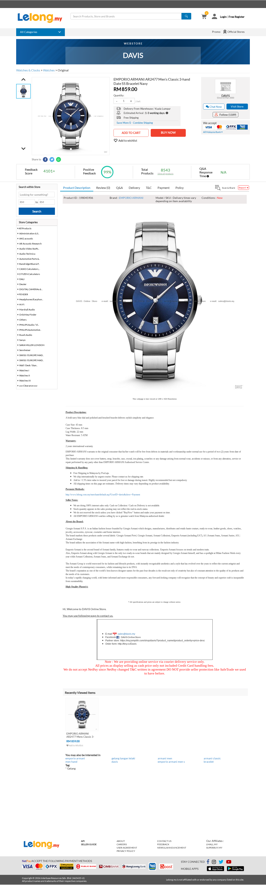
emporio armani (75, 758)
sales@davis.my (126, 634)
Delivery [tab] (134, 187)
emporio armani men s (171, 761)
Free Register (237, 16)
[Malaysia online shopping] (42, 18)
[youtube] (228, 862)
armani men (165, 758)
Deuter (22, 284)
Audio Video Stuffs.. (29, 248)
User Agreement (127, 847)
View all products (166, 173)
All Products (24, 228)
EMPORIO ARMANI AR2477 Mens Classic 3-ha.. (80, 736)
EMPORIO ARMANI (131, 197)
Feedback (163, 844)
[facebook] (208, 861)
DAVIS (225, 95)
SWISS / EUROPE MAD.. (31, 355)
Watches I (24, 370)
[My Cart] (204, 17)
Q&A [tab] (119, 187)
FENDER (23, 294)
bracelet (209, 761)
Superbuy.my (214, 847)
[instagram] (214, 862)
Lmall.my (212, 844)
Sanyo (22, 340)
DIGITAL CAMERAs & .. (31, 289)
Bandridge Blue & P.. (29, 263)
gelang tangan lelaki (123, 758)
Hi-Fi (21, 304)
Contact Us (164, 841)
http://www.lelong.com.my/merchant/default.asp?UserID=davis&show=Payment (103, 494)
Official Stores (236, 31)
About (121, 841)
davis (115, 761)
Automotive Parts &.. (29, 258)
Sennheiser (25, 350)
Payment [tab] (164, 187)
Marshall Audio (27, 309)
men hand (71, 761)
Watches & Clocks (28, 70)
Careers (122, 844)
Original (63, 70)
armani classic (212, 758)
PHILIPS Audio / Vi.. (29, 324)
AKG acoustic (26, 238)
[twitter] (221, 862)
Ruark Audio (25, 334)
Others (22, 319)
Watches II (24, 375)
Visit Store (237, 106)
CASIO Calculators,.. (29, 268)
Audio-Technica (27, 253)
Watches (49, 70)
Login (223, 16)
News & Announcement (171, 847)
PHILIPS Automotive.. (30, 329)
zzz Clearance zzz (28, 385)
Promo (216, 31)
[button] (23, 79)
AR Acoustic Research (30, 243)
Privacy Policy (126, 850)
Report (242, 187)
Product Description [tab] (76, 187)
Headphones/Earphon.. (31, 299)
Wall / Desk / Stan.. (28, 365)
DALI (22, 279)
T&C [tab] (149, 187)
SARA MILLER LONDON (31, 345)
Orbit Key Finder (27, 314)
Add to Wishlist (76, 745)
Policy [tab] (179, 187)
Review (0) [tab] (103, 187)
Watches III (25, 380)
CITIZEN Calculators (29, 274)
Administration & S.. (29, 233)
